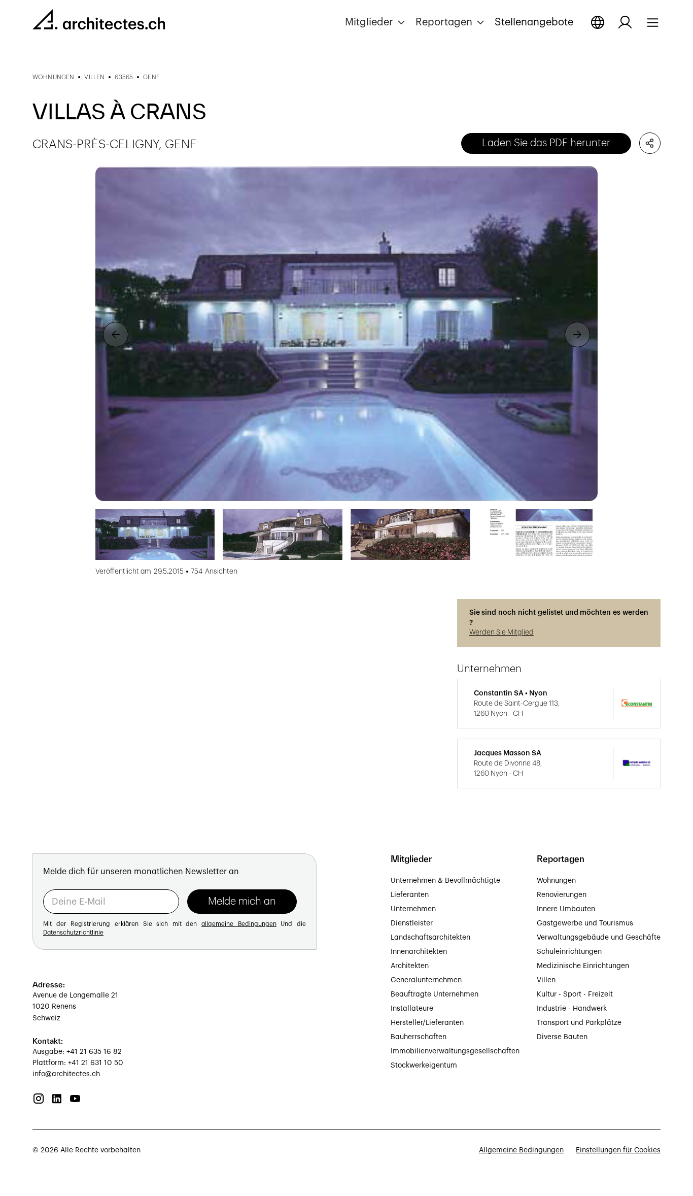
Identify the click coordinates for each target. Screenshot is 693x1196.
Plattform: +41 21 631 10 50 (77, 1063)
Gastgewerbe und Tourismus (585, 923)
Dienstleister (412, 923)
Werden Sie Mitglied (501, 632)
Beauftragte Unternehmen (434, 994)
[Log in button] (625, 22)
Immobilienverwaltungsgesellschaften (455, 1051)
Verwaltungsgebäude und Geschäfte (599, 937)
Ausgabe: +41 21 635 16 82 (77, 1051)
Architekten (410, 966)
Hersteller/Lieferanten (427, 1022)
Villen (546, 980)
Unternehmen (413, 909)
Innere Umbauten (566, 909)
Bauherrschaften (418, 1037)
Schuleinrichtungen (569, 951)
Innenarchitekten (419, 951)
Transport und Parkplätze (579, 1022)
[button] (376, 22)
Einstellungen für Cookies (618, 1150)
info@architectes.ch (66, 1074)
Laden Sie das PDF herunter (546, 143)
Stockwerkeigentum (424, 1065)
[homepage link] (98, 21)
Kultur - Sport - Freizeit (575, 994)
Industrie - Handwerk (572, 1008)
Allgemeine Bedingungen (521, 1150)
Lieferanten (410, 895)
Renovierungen (561, 895)
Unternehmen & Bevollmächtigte (445, 880)
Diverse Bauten (562, 1037)
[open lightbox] (346, 333)
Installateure (412, 1008)
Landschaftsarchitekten (430, 937)
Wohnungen (556, 880)
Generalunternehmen (426, 980)
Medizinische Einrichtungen (583, 966)
